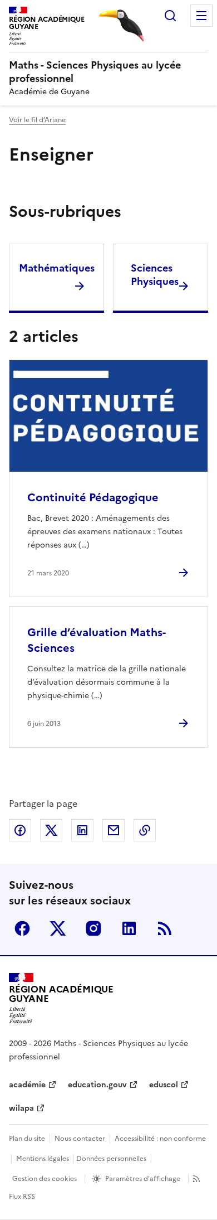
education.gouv (97, 1085)
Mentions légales (42, 1159)
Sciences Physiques (155, 274)
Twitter (58, 928)
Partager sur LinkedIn (82, 830)
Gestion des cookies (44, 1179)
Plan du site (27, 1139)
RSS (164, 928)
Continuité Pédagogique (93, 497)
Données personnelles (111, 1159)
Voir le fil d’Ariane (37, 120)
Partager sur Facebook (20, 830)
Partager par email (113, 830)
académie (27, 1085)
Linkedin (129, 928)
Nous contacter (80, 1139)
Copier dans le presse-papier (145, 830)
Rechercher (170, 15)
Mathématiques (57, 267)
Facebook (22, 928)
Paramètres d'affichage (142, 1179)
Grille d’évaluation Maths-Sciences (96, 640)
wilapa (21, 1108)
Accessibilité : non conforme (160, 1139)
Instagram (93, 928)
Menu (201, 15)
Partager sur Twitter (51, 830)
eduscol (163, 1085)
